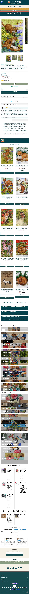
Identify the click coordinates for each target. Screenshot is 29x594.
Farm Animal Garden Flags (10, 111)
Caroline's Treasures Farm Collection (10, 113)
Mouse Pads (22, 490)
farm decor (5, 114)
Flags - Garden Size (9, 490)
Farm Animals (2, 114)
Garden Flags (19, 111)
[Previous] (1, 36)
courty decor (23, 113)
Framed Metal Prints (10, 476)
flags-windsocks (24, 114)
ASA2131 (4, 113)
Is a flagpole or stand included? (9, 311)
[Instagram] (10, 568)
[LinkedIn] (21, 568)
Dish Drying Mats (22, 477)
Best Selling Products (7, 110)
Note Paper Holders (23, 491)
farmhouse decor (16, 114)
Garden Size (22, 111)
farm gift (8, 114)
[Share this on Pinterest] (15, 101)
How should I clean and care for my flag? (11, 316)
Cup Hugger (8, 487)
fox (26, 114)
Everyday (27, 113)
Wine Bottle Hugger (9, 489)
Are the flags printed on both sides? (10, 309)
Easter (8, 521)
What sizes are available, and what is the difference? (13, 306)
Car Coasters (9, 498)
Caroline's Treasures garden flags (18, 113)
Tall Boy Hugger (9, 488)
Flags (14, 111)
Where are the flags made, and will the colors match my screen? (14, 319)
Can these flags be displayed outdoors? (10, 314)
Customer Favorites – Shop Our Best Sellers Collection (16, 110)
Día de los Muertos (9, 520)
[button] (2, 2)
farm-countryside (12, 114)
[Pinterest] (18, 568)
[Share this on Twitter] (11, 101)
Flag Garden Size (20, 114)
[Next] (27, 36)
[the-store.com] (14, 10)
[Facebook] (8, 568)
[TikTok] (13, 568)
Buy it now (7, 173)
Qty (1, 88)
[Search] (25, 10)
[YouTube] (16, 568)
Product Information (6, 120)
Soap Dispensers (22, 478)
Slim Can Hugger (9, 486)
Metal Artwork (9, 477)
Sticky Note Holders (23, 492)
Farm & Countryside (5, 111)
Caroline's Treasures (3, 73)
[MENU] (0, 10)
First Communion (9, 522)
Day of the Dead (9, 519)
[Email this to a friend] (17, 101)
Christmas (8, 517)
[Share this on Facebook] (13, 101)
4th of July (8, 518)
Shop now (3, 437)
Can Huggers (9, 485)
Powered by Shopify (5, 592)
